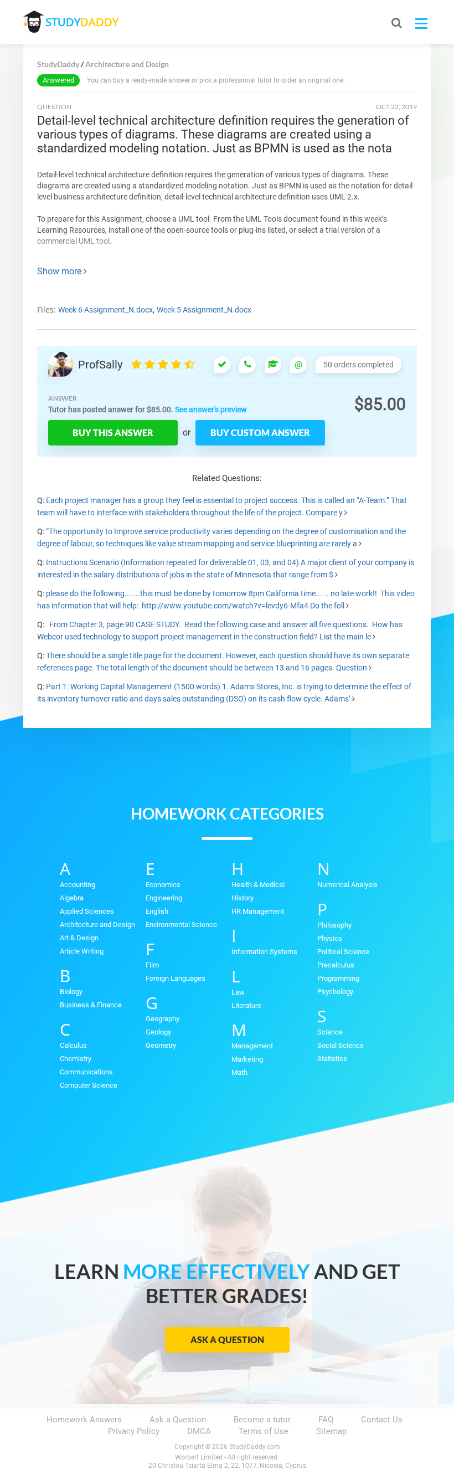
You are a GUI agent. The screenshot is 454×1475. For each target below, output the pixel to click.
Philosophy (334, 925)
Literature (246, 1005)
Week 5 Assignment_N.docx (204, 309)
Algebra (72, 898)
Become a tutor (262, 1420)
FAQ (325, 1420)
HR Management (257, 911)
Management (252, 1046)
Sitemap (331, 1431)
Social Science (340, 1045)
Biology (71, 991)
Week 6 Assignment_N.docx (105, 309)
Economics (163, 884)
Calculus (73, 1045)
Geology (158, 1032)
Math (239, 1072)
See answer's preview (211, 409)
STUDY (81, 21)
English (157, 911)
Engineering (164, 898)
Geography (162, 1019)
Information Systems (264, 952)
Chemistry (75, 1058)
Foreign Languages (175, 978)
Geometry (161, 1045)
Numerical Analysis (347, 884)
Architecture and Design (97, 924)
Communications (86, 1072)
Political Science (343, 952)
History (242, 898)
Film (152, 965)
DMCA (199, 1431)
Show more (60, 271)
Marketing (247, 1059)
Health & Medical (258, 884)
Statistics (332, 1058)
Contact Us (382, 1420)
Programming (338, 978)
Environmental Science (181, 924)
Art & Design (79, 938)
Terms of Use (263, 1431)
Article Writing (82, 951)
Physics (329, 938)
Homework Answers (84, 1420)
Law (238, 992)
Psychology (335, 991)
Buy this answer (113, 432)
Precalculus (335, 965)
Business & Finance (91, 1005)
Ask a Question (227, 1339)
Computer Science (88, 1085)
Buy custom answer (260, 432)
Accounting (77, 884)
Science (330, 1032)
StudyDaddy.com (254, 1447)
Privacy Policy (133, 1431)
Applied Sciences (87, 911)
